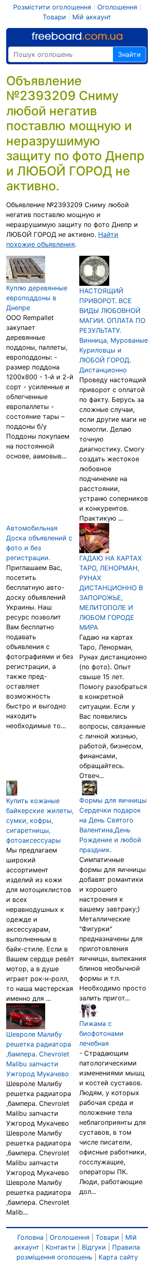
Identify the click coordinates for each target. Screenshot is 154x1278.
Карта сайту (118, 1257)
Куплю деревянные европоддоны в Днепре (36, 298)
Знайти (129, 54)
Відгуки (94, 1247)
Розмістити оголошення (52, 7)
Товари (54, 17)
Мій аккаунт (91, 17)
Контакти (61, 1247)
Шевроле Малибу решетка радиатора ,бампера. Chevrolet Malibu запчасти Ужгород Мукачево (38, 1054)
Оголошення (117, 7)
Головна (30, 1237)
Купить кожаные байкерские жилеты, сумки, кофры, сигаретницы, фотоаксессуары (40, 820)
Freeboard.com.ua (77, 36)
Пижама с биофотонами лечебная (101, 1033)
